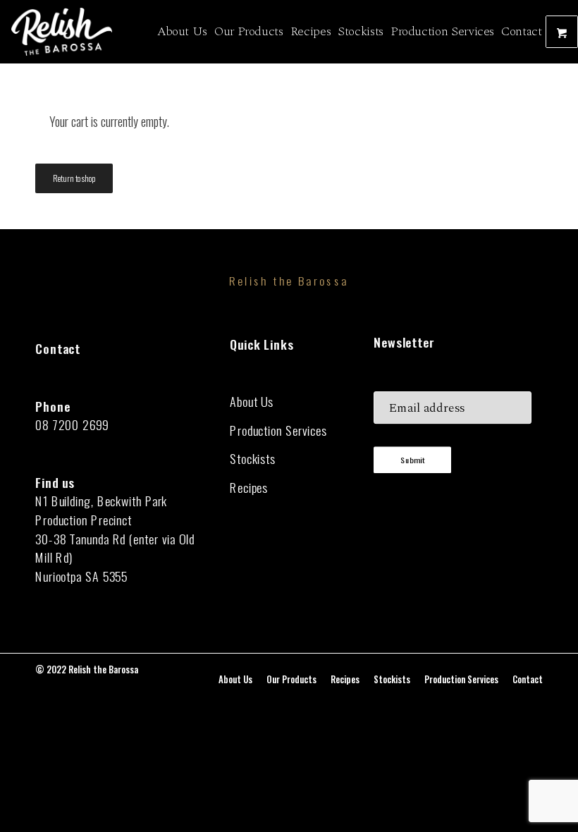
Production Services (278, 430)
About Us (251, 401)
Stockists (253, 459)
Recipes (249, 487)
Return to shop (74, 178)
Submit (412, 460)
